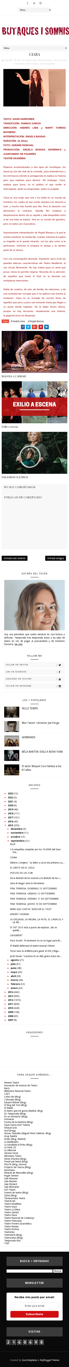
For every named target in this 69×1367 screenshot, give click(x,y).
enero (14, 988)
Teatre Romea (11, 1226)
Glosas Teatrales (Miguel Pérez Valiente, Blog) (27, 1133)
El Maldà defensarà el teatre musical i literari (32, 945)
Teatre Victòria (11, 1229)
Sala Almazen (11, 1178)
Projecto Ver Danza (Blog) (17, 1167)
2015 (11, 825)
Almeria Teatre (11, 1082)
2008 (11, 1016)
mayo (14, 972)
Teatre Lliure (10, 1215)
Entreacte (9, 1119)
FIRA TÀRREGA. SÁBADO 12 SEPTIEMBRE (32, 893)
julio (13, 964)
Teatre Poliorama (13, 1220)
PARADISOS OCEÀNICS (15, 477)
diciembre (17, 829)
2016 (11, 821)
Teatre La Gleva (12, 1209)
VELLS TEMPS (30, 708)
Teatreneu (9, 1232)
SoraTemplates (29, 1360)
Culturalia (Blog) (12, 1099)
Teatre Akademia (47, 64)
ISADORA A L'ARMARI (14, 376)
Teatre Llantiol (11, 1212)
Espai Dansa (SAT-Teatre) (17, 1125)
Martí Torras (32, 64)
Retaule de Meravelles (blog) (18, 1172)
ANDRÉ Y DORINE (19, 914)
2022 (11, 797)
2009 (11, 1012)
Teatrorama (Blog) (13, 1237)
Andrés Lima (31, 60)
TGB (6, 1243)
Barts (7, 1088)
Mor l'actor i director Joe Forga (40, 722)
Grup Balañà (10, 1136)
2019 (11, 809)
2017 (11, 817)
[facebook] (27, 3)
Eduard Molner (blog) (15, 1102)
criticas (57, 60)
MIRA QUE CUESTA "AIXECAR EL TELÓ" (31, 909)
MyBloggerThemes (49, 1360)
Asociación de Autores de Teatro (20, 1085)
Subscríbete (34, 1314)
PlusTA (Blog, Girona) (15, 1164)
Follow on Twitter (17, 665)
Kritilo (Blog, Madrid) (15, 1139)
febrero (16, 984)
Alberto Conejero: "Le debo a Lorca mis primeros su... (37, 862)
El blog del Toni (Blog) (15, 1105)
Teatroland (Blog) (13, 1235)
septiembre (18, 840)
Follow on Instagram (18, 686)
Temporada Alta (12, 1240)
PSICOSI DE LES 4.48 (21, 873)
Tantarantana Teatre (14, 1198)
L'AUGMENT (16, 935)
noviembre (17, 832)
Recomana (9, 1170)
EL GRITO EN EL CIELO (22, 867)
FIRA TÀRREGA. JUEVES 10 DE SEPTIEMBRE (33, 904)
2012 (11, 1000)
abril (14, 976)
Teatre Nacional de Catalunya (19, 1218)
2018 (11, 813)
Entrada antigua (55, 558)
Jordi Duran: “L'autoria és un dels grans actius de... (36, 956)
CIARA (13, 857)
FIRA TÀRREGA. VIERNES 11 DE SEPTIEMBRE (34, 898)
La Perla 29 (10, 1147)
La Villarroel (10, 1150)
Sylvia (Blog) (10, 1195)
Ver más (18, 644)
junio (14, 968)
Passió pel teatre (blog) (16, 1161)
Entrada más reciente (14, 558)
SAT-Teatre (9, 1189)
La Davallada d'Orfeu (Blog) (18, 1144)
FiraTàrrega (10, 1130)
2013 (11, 996)
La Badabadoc (11, 1142)
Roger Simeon (11, 1175)
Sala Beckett (10, 1181)
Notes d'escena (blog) (15, 1158)
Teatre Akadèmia (12, 1203)
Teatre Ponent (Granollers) (17, 1223)
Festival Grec (10, 1127)
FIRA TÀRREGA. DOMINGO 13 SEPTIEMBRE (33, 888)
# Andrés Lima (18, 321)
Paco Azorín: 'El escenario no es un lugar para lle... (36, 940)
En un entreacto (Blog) (15, 1116)
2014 (11, 992)
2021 (11, 801)
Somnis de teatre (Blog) (16, 1192)
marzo (15, 980)
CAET (7, 1093)
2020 (11, 805)
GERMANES (28, 737)
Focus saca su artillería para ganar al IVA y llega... (35, 951)
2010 (11, 1008)
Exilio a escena (10, 426)
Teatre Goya (10, 1206)
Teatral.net (9, 1201)
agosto (15, 960)
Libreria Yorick (11, 1153)
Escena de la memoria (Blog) (18, 1122)
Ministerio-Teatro (13, 1156)
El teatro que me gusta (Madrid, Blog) (23, 1110)
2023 (11, 793)
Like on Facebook (16, 672)
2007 (11, 1020)
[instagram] (40, 3)
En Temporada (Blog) (15, 1113)
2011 (11, 1004)
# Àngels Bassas (36, 321)
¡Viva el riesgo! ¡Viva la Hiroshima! (27, 883)
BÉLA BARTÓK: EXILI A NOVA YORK (42, 751)
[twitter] (34, 3)
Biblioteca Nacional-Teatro (17, 1091)
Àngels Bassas (45, 60)
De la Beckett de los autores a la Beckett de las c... (35, 878)
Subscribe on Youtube (19, 679)
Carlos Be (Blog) (12, 1096)
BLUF (12, 844)
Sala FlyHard (10, 1184)
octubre (16, 836)
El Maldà (8, 1108)
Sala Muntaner (11, 1187)
